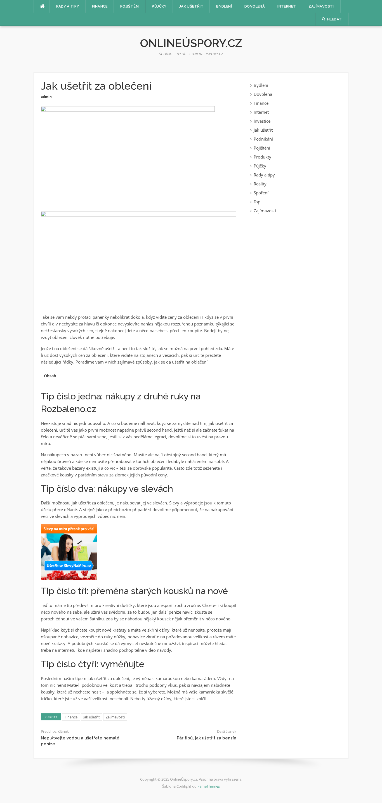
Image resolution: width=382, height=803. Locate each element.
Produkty (262, 157)
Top (257, 201)
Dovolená (254, 6)
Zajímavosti (321, 6)
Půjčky (159, 6)
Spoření (261, 192)
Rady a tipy (67, 6)
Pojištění (130, 6)
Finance (100, 6)
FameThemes (208, 786)
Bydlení (224, 6)
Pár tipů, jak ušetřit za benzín (206, 738)
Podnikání (263, 139)
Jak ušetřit (191, 6)
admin (46, 96)
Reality (260, 184)
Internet (286, 6)
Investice (262, 121)
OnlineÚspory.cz (191, 43)
